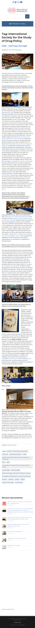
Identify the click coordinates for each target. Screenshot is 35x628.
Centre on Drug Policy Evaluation (18, 216)
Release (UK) (9, 112)
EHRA (24, 454)
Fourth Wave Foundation (18, 350)
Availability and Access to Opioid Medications (16, 358)
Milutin (19, 50)
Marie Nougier (15, 470)
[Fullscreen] (31, 300)
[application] (17, 293)
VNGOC (23, 479)
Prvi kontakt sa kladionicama (15, 531)
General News (12, 445)
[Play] (4, 300)
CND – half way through (14, 46)
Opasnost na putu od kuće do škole (16, 538)
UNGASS (10, 479)
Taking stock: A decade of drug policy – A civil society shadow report (17, 235)
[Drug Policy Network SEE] (17, 13)
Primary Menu (18, 24)
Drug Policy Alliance (15, 454)
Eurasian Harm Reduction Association (17, 265)
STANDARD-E (22, 625)
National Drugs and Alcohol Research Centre (16, 473)
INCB (7, 462)
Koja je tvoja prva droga (13, 545)
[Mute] (28, 300)
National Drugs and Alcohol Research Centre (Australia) (16, 137)
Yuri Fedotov (19, 482)
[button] (17, 293)
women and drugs (8, 482)
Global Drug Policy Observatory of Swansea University (15, 458)
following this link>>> (25, 438)
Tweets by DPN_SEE (8, 609)
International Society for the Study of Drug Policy (15, 466)
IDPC (3, 462)
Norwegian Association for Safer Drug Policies (18, 161)
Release (4, 479)
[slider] (16, 300)
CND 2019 (5, 454)
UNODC (17, 479)
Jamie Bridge (6, 470)
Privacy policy (17, 622)
